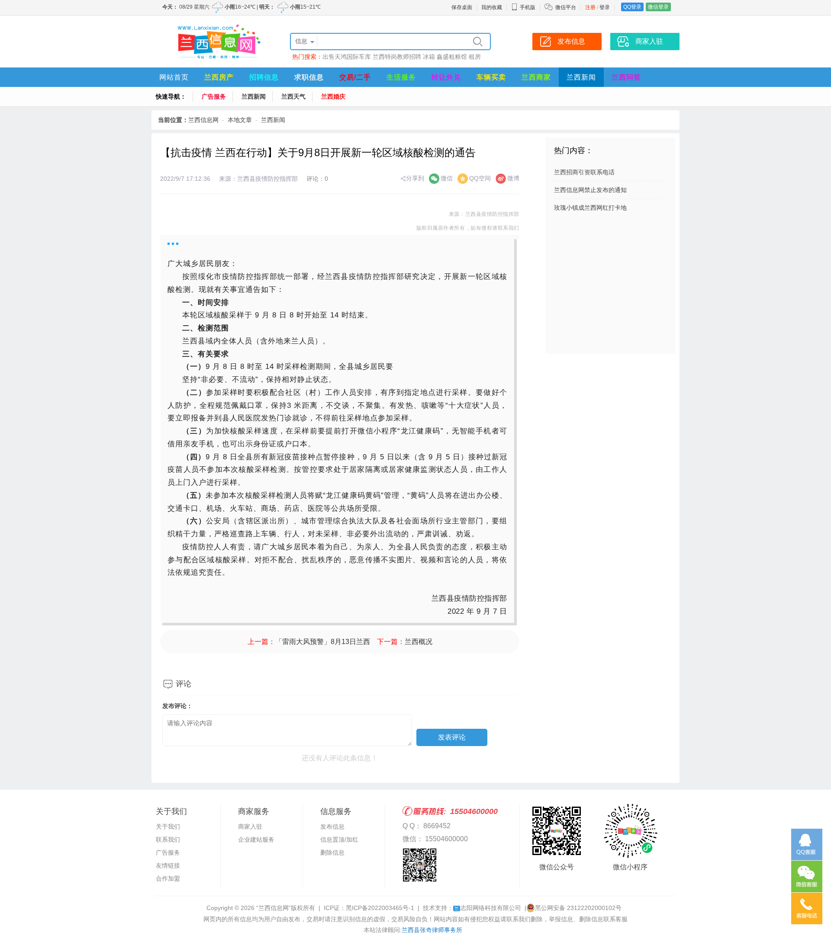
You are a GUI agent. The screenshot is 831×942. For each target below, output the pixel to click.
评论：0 (317, 178)
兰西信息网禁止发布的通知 (590, 189)
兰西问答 (626, 77)
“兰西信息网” (273, 907)
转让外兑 (446, 77)
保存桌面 (461, 7)
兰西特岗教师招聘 (397, 56)
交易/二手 (355, 77)
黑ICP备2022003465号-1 (380, 907)
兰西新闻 (581, 77)
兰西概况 (418, 641)
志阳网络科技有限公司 (487, 907)
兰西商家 (536, 77)
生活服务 (401, 77)
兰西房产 (219, 77)
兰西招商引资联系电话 (584, 172)
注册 (590, 7)
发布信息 (332, 826)
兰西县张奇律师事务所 (432, 929)
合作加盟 (168, 878)
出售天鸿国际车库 (346, 56)
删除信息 (332, 852)
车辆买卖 (491, 77)
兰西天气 (293, 96)
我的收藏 (491, 7)
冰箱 (429, 56)
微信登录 (658, 7)
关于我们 (168, 826)
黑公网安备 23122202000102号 (578, 907)
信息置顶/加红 (339, 839)
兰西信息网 (203, 119)
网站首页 (174, 77)
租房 (475, 56)
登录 (604, 7)
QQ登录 (632, 7)
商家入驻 (250, 826)
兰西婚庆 (333, 96)
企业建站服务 (256, 839)
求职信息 (309, 77)
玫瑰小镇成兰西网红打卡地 (590, 207)
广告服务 (214, 96)
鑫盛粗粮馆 (452, 56)
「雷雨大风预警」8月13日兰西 (322, 641)
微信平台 (565, 7)
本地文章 (240, 119)
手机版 (527, 7)
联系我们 (168, 839)
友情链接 (168, 865)
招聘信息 (264, 77)
